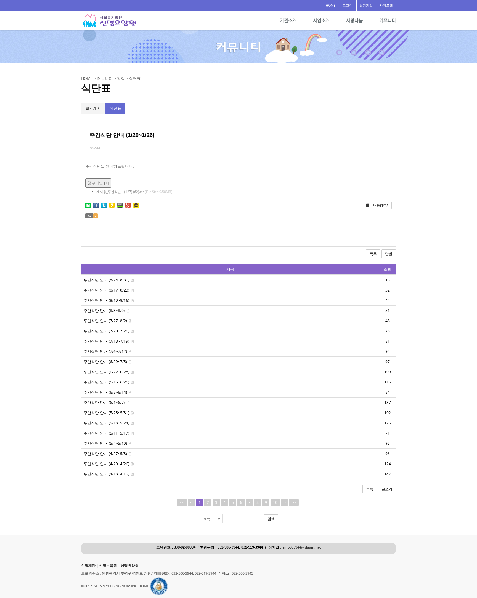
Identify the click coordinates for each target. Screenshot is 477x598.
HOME (331, 5)
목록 (373, 253)
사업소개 (321, 20)
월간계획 (93, 108)
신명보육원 (108, 565)
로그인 (348, 5)
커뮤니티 (387, 20)
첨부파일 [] (98, 183)
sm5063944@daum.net (301, 547)
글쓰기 (386, 488)
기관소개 (288, 20)
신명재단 (88, 565)
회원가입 (366, 5)
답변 (388, 253)
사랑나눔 (354, 20)
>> (294, 502)
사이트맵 (386, 5)
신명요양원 (130, 565)
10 (275, 502)
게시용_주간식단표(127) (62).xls (134, 191)
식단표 (115, 108)
